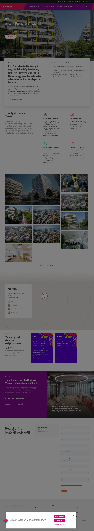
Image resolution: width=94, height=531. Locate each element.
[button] (5, 521)
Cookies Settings (59, 524)
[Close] (73, 515)
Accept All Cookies (59, 516)
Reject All (59, 520)
